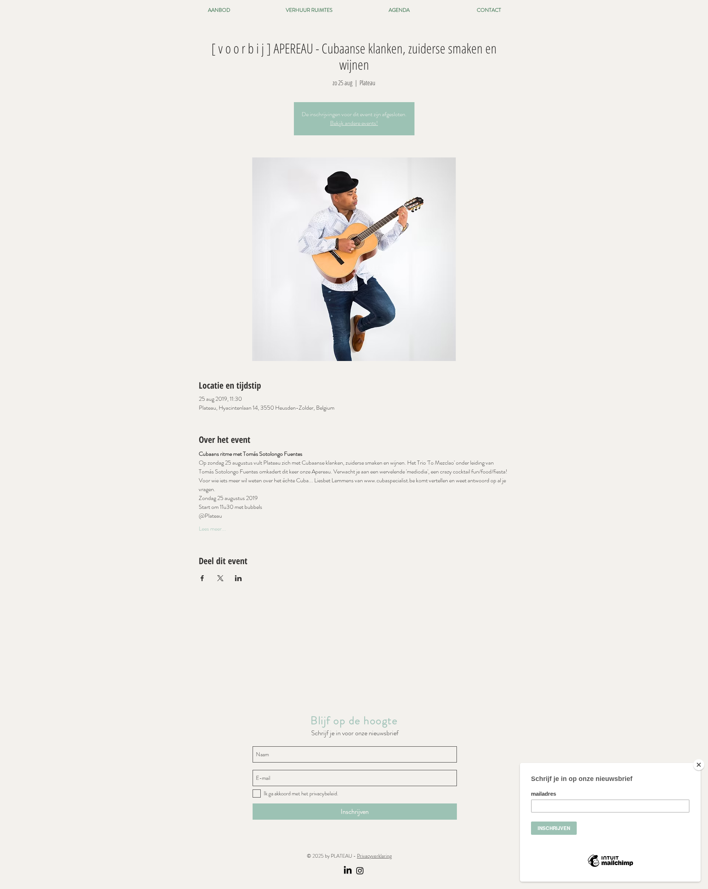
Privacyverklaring (374, 856)
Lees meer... (212, 529)
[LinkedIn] (348, 870)
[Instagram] (360, 870)
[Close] (698, 764)
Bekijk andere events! (354, 123)
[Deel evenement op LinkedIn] (238, 578)
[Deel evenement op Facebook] (202, 578)
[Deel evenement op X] (220, 578)
